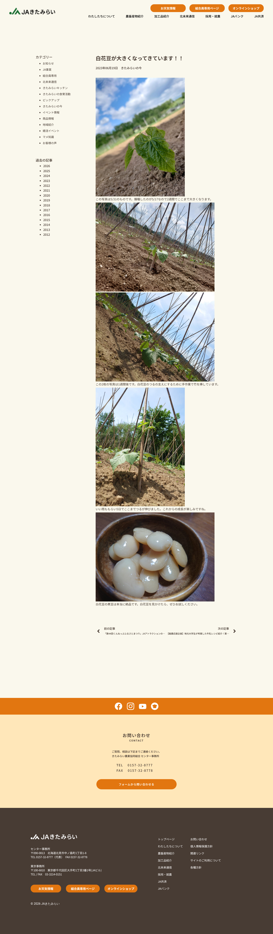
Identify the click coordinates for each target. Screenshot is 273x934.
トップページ (166, 839)
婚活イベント (51, 131)
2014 (46, 224)
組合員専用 (50, 76)
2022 (46, 185)
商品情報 (48, 118)
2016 (46, 215)
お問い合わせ (198, 839)
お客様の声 (50, 143)
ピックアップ (51, 100)
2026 (46, 166)
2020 (46, 195)
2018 (46, 205)
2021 (46, 190)
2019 (46, 200)
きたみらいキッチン (55, 88)
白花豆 (141, 384)
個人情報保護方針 (201, 846)
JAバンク (237, 16)
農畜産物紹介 (135, 16)
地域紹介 (48, 124)
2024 (46, 175)
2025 (46, 171)
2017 (46, 210)
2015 (46, 220)
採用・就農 (212, 16)
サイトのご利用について (205, 860)
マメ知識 (48, 137)
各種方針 (196, 867)
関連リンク (197, 853)
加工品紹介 (161, 16)
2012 (46, 234)
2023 (46, 180)
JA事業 (47, 69)
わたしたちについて (101, 16)
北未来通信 (187, 16)
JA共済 (259, 16)
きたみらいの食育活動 (57, 94)
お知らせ (48, 63)
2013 (46, 229)
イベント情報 (51, 112)
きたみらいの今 (52, 106)
